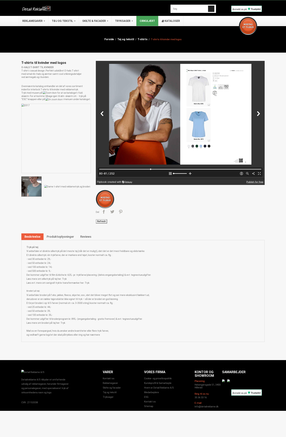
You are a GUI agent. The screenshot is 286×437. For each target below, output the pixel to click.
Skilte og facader (112, 387)
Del (103, 211)
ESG (146, 397)
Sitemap (148, 406)
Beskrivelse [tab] (32, 236)
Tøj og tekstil (110, 392)
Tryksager (108, 397)
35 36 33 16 (201, 397)
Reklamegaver (110, 383)
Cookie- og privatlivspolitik (158, 378)
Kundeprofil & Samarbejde (157, 383)
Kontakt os (108, 378)
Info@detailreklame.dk (206, 406)
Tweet (112, 211)
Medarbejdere (151, 392)
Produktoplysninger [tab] (60, 236)
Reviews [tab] (85, 236)
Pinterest (120, 211)
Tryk (64, 279)
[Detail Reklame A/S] (32, 372)
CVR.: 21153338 (29, 402)
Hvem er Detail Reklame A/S (159, 387)
